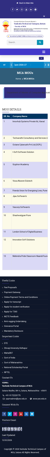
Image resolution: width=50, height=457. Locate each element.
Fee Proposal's (10, 287)
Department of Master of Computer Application (24, 92)
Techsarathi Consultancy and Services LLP (31, 138)
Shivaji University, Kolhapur (15, 348)
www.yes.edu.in (39, 399)
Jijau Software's (20, 196)
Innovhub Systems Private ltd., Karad (29, 121)
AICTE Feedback (11, 316)
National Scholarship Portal (16, 367)
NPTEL (7, 372)
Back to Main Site (26, 3)
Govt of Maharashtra (13, 362)
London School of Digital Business (27, 232)
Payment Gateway (12, 292)
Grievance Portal (11, 326)
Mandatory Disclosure (13, 331)
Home (18, 79)
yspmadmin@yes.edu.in (16, 399)
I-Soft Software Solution (23, 152)
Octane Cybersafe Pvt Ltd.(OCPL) (27, 145)
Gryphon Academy (21, 164)
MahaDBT (8, 353)
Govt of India (9, 358)
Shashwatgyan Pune (22, 215)
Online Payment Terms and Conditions (21, 297)
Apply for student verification (17, 307)
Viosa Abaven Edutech (22, 181)
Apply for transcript (12, 302)
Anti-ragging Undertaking (15, 321)
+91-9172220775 (13, 395)
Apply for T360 (10, 312)
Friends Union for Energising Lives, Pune (30, 190)
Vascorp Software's (21, 207)
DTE (6, 343)
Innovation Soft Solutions (24, 240)
